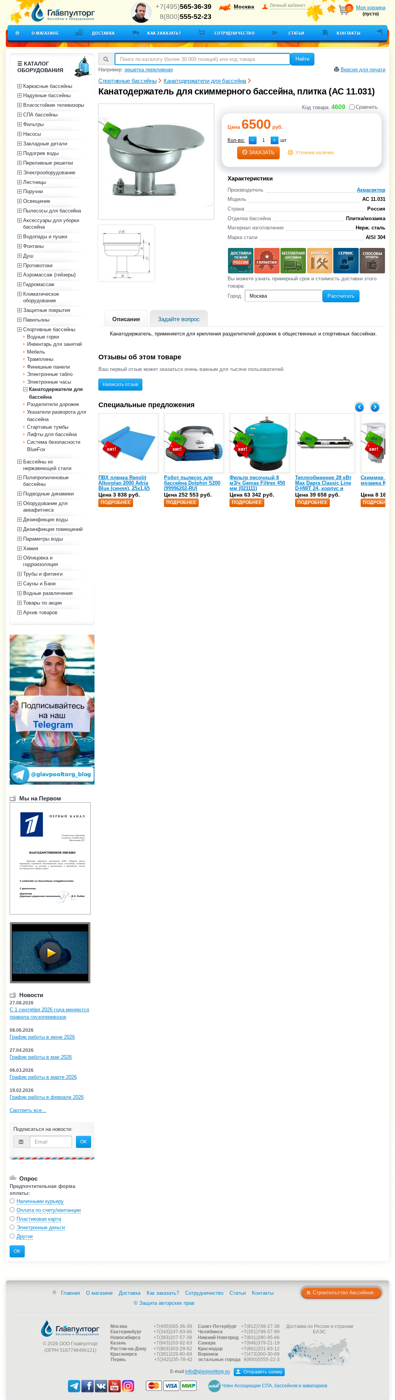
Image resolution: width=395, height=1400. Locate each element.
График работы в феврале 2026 (47, 1097)
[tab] (126, 318)
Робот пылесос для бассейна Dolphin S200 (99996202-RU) (192, 483)
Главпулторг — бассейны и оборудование (70, 1328)
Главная (70, 1293)
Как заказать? (164, 33)
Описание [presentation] (126, 319)
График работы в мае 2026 (41, 1057)
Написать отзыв (120, 384)
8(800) (185, 16)
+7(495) (183, 6)
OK (83, 1141)
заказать (262, 152)
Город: (235, 296)
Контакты (348, 33)
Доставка (103, 33)
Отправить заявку (262, 1372)
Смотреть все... (28, 1110)
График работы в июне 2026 (42, 1037)
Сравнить (367, 107)
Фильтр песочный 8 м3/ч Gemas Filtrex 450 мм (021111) (257, 483)
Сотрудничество (234, 33)
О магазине (45, 33)
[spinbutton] (264, 140)
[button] (275, 140)
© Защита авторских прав (164, 1303)
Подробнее (116, 502)
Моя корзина (370, 7)
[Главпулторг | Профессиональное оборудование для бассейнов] (53, 12)
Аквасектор (371, 190)
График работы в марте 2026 (43, 1077)
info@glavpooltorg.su (207, 1372)
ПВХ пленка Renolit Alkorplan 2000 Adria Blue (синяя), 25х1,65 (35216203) (124, 486)
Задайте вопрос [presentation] (179, 319)
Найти (302, 59)
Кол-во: (236, 140)
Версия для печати (363, 69)
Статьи (297, 33)
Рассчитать (340, 296)
